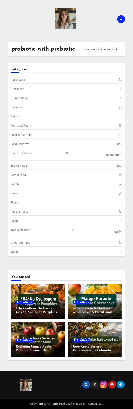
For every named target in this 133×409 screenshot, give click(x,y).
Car (116, 231)
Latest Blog (18, 175)
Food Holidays (20, 144)
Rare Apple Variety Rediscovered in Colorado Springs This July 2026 (92, 350)
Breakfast (17, 89)
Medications (111, 155)
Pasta (14, 193)
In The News (19, 165)
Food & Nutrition (22, 134)
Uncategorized (20, 242)
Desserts (16, 107)
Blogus (77, 403)
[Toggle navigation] (11, 19)
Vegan (15, 252)
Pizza (14, 202)
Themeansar (94, 403)
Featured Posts (21, 125)
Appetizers (18, 79)
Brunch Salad (20, 98)
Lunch (15, 184)
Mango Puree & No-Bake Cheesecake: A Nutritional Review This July (92, 312)
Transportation (20, 230)
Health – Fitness (21, 153)
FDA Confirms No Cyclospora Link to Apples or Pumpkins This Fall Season (38, 312)
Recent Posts (19, 211)
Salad (14, 221)
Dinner (15, 116)
